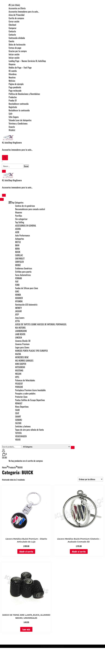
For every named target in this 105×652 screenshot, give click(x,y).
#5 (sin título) (14, 5)
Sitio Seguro (14, 117)
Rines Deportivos (22, 406)
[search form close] (4, 171)
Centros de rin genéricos (25, 205)
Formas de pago (15, 47)
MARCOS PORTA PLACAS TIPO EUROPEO (31, 350)
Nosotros (12, 77)
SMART (18, 416)
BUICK (17, 252)
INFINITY (18, 307)
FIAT (16, 281)
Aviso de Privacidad (16, 14)
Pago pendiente (15, 87)
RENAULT (18, 403)
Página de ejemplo (16, 84)
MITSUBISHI (20, 367)
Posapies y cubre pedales (25, 393)
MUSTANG (19, 370)
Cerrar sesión (14, 21)
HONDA (18, 294)
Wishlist (12, 130)
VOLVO (18, 439)
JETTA (17, 321)
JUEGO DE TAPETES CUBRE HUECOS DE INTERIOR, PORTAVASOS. (41, 324)
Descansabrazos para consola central (30, 209)
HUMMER (19, 298)
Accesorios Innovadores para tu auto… (24, 11)
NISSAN (18, 373)
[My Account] (3, 450)
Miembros (13, 74)
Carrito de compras (16, 18)
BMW (17, 245)
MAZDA (18, 354)
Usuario (12, 126)
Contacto (12, 31)
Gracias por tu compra (18, 51)
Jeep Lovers (19, 317)
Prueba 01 (13, 100)
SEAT (17, 413)
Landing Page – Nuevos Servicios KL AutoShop (27, 61)
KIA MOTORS (20, 327)
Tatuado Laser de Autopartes (20, 120)
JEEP (17, 314)
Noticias (12, 80)
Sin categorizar (21, 219)
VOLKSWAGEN (21, 436)
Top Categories (17, 202)
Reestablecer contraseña (19, 103)
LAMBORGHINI (21, 331)
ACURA (18, 228)
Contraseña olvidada (17, 38)
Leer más (26, 629)
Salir (10, 113)
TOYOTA (18, 433)
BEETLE (18, 242)
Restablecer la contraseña (19, 110)
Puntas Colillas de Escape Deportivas (30, 400)
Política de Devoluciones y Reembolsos (24, 93)
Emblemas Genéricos (23, 268)
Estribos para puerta (23, 271)
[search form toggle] (5, 157)
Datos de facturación (17, 44)
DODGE (18, 265)
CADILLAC (19, 255)
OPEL (17, 377)
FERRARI (18, 278)
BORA (17, 248)
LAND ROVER (20, 334)
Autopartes (19, 238)
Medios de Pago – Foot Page (20, 67)
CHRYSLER (19, 261)
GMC (17, 291)
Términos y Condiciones (18, 123)
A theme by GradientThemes (52, 646)
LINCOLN (18, 337)
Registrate (13, 107)
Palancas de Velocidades (25, 380)
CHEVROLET (20, 258)
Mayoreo (12, 64)
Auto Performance (22, 235)
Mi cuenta (13, 70)
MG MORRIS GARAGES (24, 360)
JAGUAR (18, 311)
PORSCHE (19, 386)
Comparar (12, 28)
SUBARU (18, 419)
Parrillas (18, 215)
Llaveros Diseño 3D (22, 340)
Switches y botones (23, 426)
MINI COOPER (20, 363)
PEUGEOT (19, 383)
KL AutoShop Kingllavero (12, 142)
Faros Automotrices (23, 275)
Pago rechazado (15, 90)
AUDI (17, 232)
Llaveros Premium (22, 344)
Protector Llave (21, 396)
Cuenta (11, 41)
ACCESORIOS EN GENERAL (25, 225)
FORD (17, 284)
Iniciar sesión (14, 54)
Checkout (12, 24)
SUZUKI (18, 423)
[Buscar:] (13, 166)
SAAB (17, 410)
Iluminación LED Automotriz (26, 304)
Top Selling (19, 222)
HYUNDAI (19, 301)
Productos (13, 97)
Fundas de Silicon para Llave (26, 288)
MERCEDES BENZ (22, 357)
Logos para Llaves (22, 347)
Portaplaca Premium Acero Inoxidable (30, 390)
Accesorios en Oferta (17, 8)
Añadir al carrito (26, 551)
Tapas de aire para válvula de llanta (29, 429)
